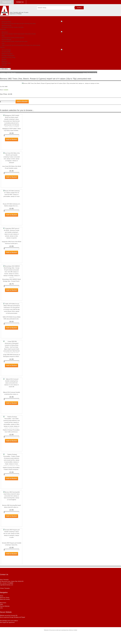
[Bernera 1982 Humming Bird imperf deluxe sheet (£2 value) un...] (11, 492)
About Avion (5, 32)
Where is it (4, 61)
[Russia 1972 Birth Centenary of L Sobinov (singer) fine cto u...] (11, 190)
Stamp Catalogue (4, 19)
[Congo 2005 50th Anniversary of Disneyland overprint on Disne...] (11, 341)
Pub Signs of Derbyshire (8, 55)
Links (3, 43)
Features (2, 47)
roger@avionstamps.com (6, 584)
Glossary (4, 59)
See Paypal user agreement (7, 622)
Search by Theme (6, 21)
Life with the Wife (6, 51)
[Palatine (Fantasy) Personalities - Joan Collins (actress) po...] (11, 416)
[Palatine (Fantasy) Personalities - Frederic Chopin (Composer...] (11, 454)
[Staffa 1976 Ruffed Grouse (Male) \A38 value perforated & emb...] (11, 303)
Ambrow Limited (73, 630)
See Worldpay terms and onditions (9, 620)
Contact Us (20, 2)
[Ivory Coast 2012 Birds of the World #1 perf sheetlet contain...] (11, 153)
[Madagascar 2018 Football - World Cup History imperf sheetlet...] (11, 115)
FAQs (3, 35)
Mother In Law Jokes (7, 53)
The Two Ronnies (6, 50)
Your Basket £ (89, 73)
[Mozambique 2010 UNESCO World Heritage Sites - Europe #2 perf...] (11, 266)
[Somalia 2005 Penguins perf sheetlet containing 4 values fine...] (11, 529)
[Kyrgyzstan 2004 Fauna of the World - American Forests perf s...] (11, 228)
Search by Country (6, 25)
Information (3, 29)
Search (79, 7)
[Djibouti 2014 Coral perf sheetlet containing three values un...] (11, 379)
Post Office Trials (6, 63)
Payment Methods (6, 39)
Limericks (4, 65)
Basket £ (7, 2)
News (1, 67)
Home (1, 17)
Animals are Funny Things (8, 57)
